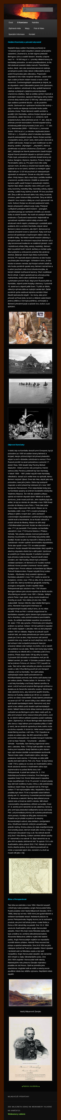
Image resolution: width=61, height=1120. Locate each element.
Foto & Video (39, 28)
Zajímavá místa (15, 28)
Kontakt (32, 34)
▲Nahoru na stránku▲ (30, 1086)
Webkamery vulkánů (16, 1114)
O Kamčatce (22, 22)
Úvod (11, 22)
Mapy (27, 28)
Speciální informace (17, 34)
